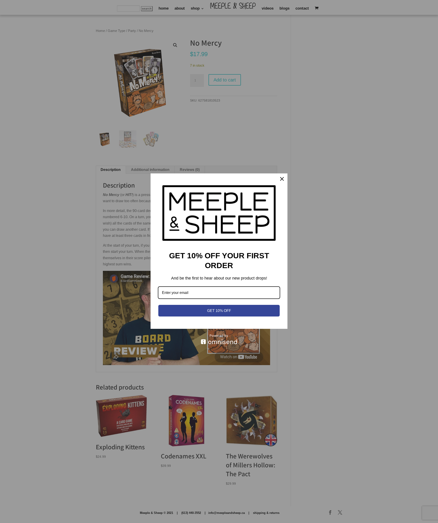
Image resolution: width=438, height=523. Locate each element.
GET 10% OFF (219, 311)
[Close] (281, 178)
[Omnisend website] (219, 339)
